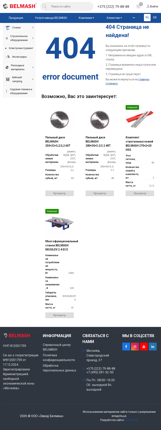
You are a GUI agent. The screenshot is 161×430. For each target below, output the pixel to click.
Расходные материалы (18, 67)
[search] (44, 6)
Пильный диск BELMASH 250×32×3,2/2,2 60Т (57, 141)
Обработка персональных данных (59, 368)
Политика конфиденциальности (59, 357)
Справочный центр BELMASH (57, 347)
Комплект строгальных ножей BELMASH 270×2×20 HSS (139, 143)
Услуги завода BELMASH (51, 17)
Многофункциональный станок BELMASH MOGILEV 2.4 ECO (59, 245)
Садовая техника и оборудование (21, 91)
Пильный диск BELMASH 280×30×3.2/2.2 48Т (98, 141)
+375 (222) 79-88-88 (113, 7)
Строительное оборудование (19, 38)
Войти (154, 6)
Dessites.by (131, 420)
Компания (85, 17)
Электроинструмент (21, 48)
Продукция (16, 17)
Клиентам (113, 17)
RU (147, 17)
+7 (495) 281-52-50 (99, 372)
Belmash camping (17, 79)
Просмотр (59, 193)
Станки (16, 27)
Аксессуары (19, 56)
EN (154, 17)
